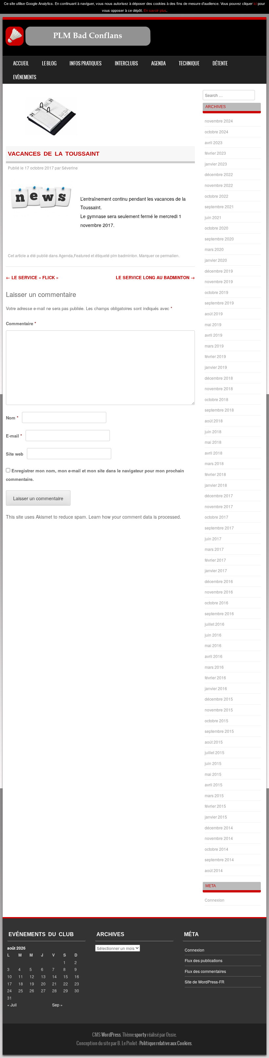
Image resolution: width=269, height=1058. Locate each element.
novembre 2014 (219, 838)
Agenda (158, 63)
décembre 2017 (219, 495)
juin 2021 (213, 217)
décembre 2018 (219, 378)
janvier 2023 (216, 164)
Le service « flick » (32, 277)
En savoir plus (155, 10)
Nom (12, 418)
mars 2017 (214, 549)
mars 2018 (214, 463)
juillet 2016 (214, 624)
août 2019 (214, 313)
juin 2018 (213, 431)
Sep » (57, 1004)
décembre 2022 (219, 174)
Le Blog (49, 63)
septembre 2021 (219, 206)
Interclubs (126, 63)
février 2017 (215, 560)
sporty (140, 1034)
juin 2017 (213, 538)
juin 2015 (213, 763)
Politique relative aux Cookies (165, 1043)
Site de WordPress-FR (204, 981)
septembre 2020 (219, 238)
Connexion (214, 900)
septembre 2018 (219, 410)
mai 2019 (213, 324)
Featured (82, 255)
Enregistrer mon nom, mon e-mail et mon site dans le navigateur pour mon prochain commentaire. (95, 475)
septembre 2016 (219, 613)
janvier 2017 (216, 570)
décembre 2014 (219, 827)
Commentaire (21, 323)
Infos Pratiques (86, 63)
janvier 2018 (216, 485)
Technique (189, 63)
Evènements (24, 77)
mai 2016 (213, 645)
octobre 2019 (216, 292)
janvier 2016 (216, 688)
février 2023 (215, 153)
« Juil (12, 1004)
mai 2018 (213, 442)
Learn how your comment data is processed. (135, 516)
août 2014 (214, 870)
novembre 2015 (219, 709)
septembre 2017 (219, 527)
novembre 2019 (219, 281)
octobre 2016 (216, 602)
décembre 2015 (219, 699)
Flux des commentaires (205, 971)
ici (255, 3)
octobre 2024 (216, 131)
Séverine (70, 167)
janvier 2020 (216, 260)
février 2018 (215, 474)
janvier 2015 (216, 817)
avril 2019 (213, 335)
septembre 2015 (219, 731)
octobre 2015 (216, 720)
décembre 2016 (219, 581)
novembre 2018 (219, 388)
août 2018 (214, 420)
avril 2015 (213, 784)
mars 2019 (214, 346)
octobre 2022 (216, 196)
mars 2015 (214, 795)
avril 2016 (213, 656)
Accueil (21, 63)
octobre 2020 (216, 228)
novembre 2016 (219, 592)
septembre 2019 (219, 302)
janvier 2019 (216, 367)
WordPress (111, 1034)
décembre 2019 (219, 271)
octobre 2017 (216, 517)
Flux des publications (203, 960)
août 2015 (214, 742)
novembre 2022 (219, 185)
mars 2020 (214, 249)
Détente (220, 63)
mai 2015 (213, 774)
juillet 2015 (214, 752)
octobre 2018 (216, 399)
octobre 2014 (216, 849)
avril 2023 (213, 142)
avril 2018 (213, 453)
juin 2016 (213, 635)
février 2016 (215, 677)
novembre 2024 (219, 121)
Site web (14, 454)
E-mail (14, 436)
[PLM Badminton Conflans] (78, 44)
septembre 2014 (219, 859)
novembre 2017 (219, 506)
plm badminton (124, 255)
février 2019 (215, 356)
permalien (169, 255)
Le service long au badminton (155, 277)
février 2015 (215, 806)
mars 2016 (214, 667)
